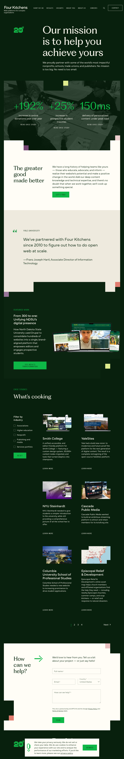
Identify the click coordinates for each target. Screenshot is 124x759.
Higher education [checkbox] (24, 430)
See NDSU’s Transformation (30, 365)
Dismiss (89, 747)
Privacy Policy (92, 709)
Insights (59, 8)
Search (104, 9)
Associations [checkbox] (22, 425)
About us (82, 8)
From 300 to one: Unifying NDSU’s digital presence (26, 319)
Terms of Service (57, 711)
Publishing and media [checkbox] (23, 440)
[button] (74, 624)
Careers (93, 8)
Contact (115, 8)
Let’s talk (61, 194)
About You (70, 8)
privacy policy (67, 753)
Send (58, 720)
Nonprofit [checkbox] (21, 434)
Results (49, 8)
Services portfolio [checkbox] (25, 446)
